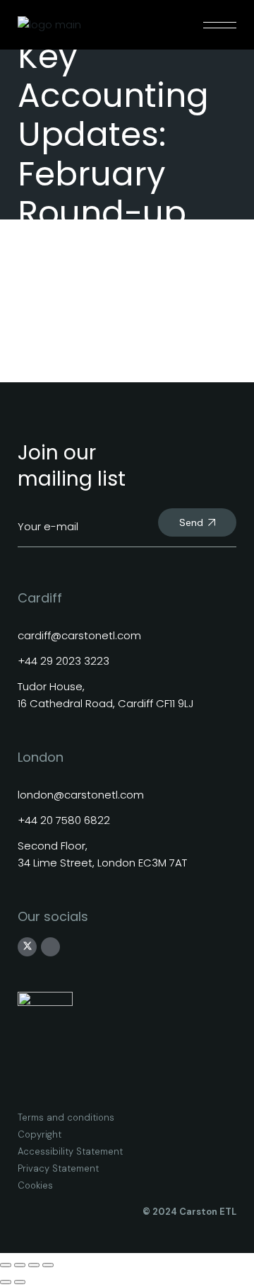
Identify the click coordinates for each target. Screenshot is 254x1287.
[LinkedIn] (50, 946)
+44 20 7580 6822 (64, 820)
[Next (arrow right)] (19, 1282)
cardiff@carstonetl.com (79, 635)
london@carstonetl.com (81, 794)
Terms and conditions (66, 1117)
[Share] (34, 1265)
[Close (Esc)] (48, 1265)
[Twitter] (27, 946)
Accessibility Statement (70, 1151)
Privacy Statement (58, 1168)
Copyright (39, 1134)
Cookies (35, 1185)
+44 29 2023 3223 (63, 660)
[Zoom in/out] (5, 1265)
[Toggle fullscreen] (19, 1265)
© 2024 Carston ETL (189, 1212)
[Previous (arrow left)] (5, 1282)
